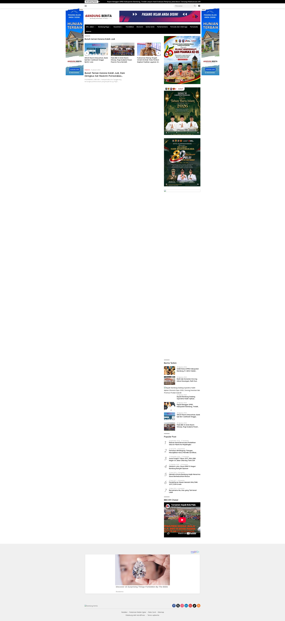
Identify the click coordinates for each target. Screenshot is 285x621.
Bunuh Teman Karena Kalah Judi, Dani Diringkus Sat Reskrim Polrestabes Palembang (105, 76)
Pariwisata (194, 27)
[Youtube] (190, 606)
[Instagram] (182, 606)
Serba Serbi (150, 27)
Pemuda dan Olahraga (178, 27)
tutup (81, 9)
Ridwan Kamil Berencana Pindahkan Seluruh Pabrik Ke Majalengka (182, 444)
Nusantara (117, 27)
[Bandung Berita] (98, 16)
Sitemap (161, 612)
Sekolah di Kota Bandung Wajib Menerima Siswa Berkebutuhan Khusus (184, 475)
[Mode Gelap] (199, 6)
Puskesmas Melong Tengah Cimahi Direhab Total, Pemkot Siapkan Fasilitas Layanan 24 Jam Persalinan (122, 60)
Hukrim (88, 32)
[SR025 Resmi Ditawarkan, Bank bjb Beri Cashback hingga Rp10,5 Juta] (169, 416)
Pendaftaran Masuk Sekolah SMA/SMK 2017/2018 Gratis (183, 483)
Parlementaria (162, 27)
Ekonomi (140, 27)
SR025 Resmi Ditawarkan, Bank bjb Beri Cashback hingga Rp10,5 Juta (176, 2)
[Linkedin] (186, 606)
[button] (195, 6)
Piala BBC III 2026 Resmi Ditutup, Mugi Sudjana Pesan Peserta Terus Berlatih (95, 60)
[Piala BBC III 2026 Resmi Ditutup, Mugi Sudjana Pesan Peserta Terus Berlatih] (96, 49)
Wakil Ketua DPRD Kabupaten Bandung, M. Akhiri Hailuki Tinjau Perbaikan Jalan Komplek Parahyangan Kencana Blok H (188, 370)
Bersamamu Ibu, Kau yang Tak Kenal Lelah (182, 491)
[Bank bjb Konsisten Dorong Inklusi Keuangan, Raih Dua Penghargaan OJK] (169, 380)
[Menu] (86, 6)
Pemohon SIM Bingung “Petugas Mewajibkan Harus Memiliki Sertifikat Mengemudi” (182, 452)
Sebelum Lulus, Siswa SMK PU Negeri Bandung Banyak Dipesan (182, 467)
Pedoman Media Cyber (137, 612)
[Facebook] (174, 606)
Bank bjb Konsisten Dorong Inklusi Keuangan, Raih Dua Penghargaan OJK (187, 380)
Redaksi (124, 612)
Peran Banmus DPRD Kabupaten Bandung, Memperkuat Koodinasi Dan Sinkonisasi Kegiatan (147, 60)
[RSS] (198, 606)
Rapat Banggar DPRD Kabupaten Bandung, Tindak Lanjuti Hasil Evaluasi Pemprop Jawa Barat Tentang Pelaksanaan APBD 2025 (188, 406)
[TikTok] (194, 606)
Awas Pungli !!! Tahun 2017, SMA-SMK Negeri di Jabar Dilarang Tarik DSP (182, 459)
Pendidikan (130, 27)
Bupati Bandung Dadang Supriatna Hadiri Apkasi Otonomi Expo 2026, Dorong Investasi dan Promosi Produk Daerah (188, 398)
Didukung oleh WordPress (135, 615)
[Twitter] (178, 606)
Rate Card (152, 612)
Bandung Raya (103, 27)
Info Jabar (90, 27)
